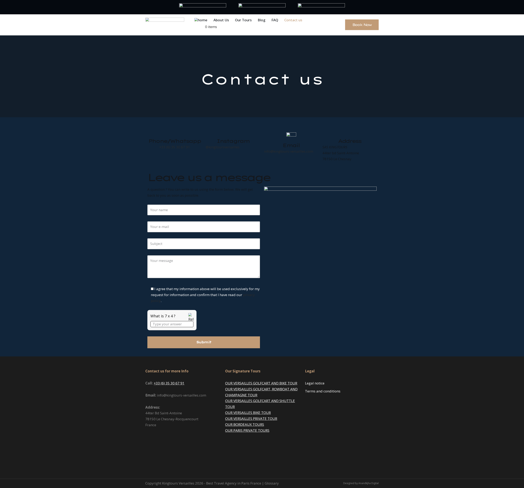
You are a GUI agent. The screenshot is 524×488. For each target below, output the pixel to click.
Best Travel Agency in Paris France (234, 483)
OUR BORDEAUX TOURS (244, 424)
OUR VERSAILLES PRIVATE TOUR (251, 418)
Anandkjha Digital (368, 483)
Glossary (272, 483)
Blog (261, 20)
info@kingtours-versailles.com (288, 151)
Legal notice (314, 383)
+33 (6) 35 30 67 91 (174, 147)
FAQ (274, 20)
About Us (221, 20)
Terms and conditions (322, 391)
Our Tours (243, 20)
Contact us (293, 20)
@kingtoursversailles (222, 147)
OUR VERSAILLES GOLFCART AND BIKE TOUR (261, 383)
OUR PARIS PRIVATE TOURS (247, 430)
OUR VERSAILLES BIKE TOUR (248, 412)
